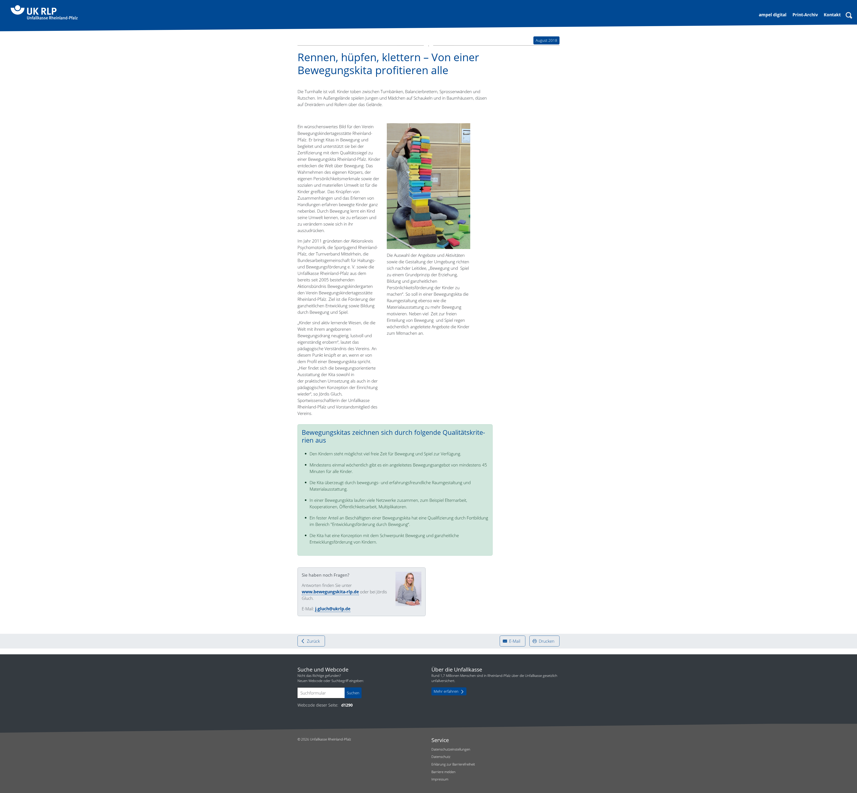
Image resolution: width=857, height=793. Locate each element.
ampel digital (772, 15)
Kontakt (832, 15)
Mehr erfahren (446, 691)
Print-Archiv (805, 15)
